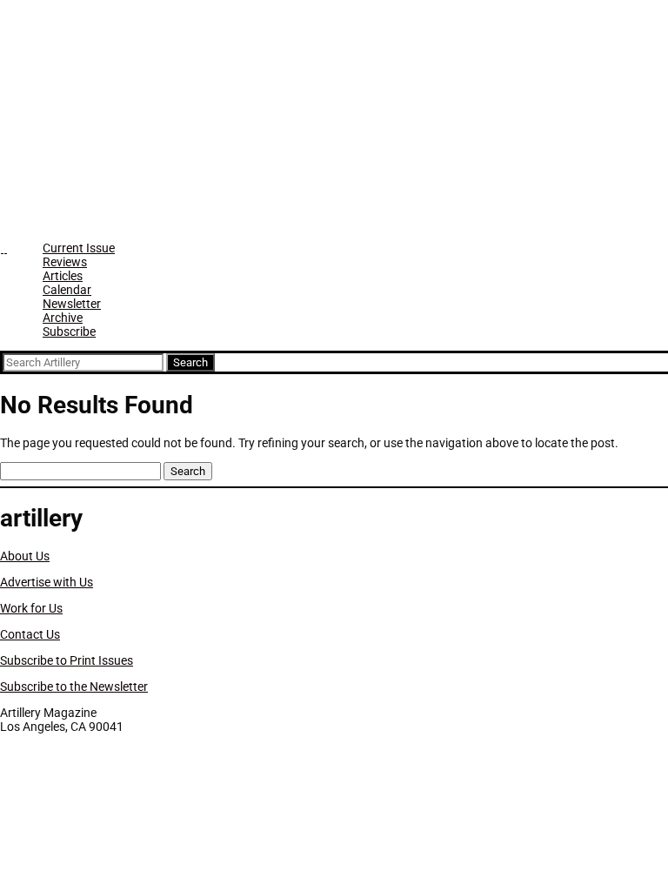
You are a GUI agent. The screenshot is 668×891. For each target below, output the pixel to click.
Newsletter (72, 304)
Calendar (67, 290)
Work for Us (31, 608)
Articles (63, 276)
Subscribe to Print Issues (66, 660)
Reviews (65, 262)
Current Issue (79, 248)
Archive (63, 318)
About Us (25, 556)
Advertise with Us (46, 582)
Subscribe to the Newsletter (74, 686)
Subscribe (69, 331)
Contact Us (30, 634)
